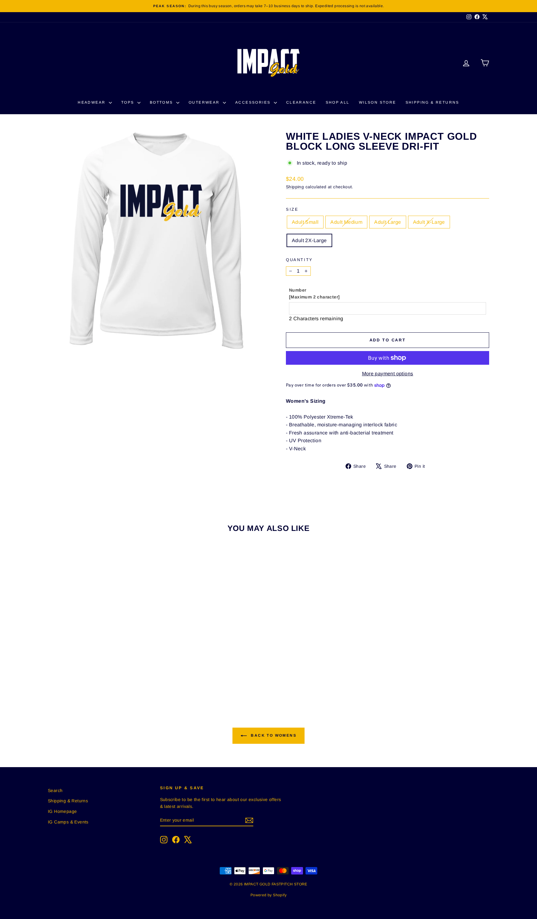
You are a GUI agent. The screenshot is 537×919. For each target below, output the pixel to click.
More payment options (387, 373)
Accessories (253, 102)
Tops (128, 102)
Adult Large (387, 222)
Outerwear (205, 102)
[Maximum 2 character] (314, 293)
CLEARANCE (301, 102)
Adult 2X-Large (309, 240)
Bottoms (162, 102)
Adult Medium (346, 222)
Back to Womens (272, 735)
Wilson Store (377, 102)
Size (292, 209)
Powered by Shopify (268, 895)
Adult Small (305, 222)
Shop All (338, 102)
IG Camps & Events (68, 821)
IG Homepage (62, 811)
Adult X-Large (429, 222)
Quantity (299, 259)
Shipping (295, 187)
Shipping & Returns (432, 102)
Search (55, 790)
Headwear (92, 102)
